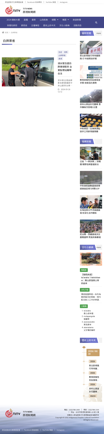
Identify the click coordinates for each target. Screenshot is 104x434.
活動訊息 (77, 25)
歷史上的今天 (49, 25)
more (93, 396)
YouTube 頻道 (51, 2)
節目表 (24, 25)
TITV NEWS (27, 9)
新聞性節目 (12, 25)
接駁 (66, 52)
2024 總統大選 (13, 19)
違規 (60, 58)
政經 (60, 52)
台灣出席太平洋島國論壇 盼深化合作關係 (90, 211)
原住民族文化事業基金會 (14, 2)
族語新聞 (77, 19)
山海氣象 (44, 19)
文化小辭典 (64, 25)
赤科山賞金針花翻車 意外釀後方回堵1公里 (90, 106)
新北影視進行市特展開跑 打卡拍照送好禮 (90, 57)
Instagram (63, 2)
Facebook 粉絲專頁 (34, 2)
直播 (26, 19)
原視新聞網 (29, 12)
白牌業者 (62, 55)
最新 (34, 19)
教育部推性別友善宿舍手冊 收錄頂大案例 (90, 81)
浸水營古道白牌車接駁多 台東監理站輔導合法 (65, 68)
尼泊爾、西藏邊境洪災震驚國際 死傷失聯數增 (90, 236)
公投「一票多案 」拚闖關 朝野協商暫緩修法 (90, 163)
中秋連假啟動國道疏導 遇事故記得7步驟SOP (90, 187)
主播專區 (35, 25)
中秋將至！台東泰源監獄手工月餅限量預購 (90, 130)
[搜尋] (96, 22)
